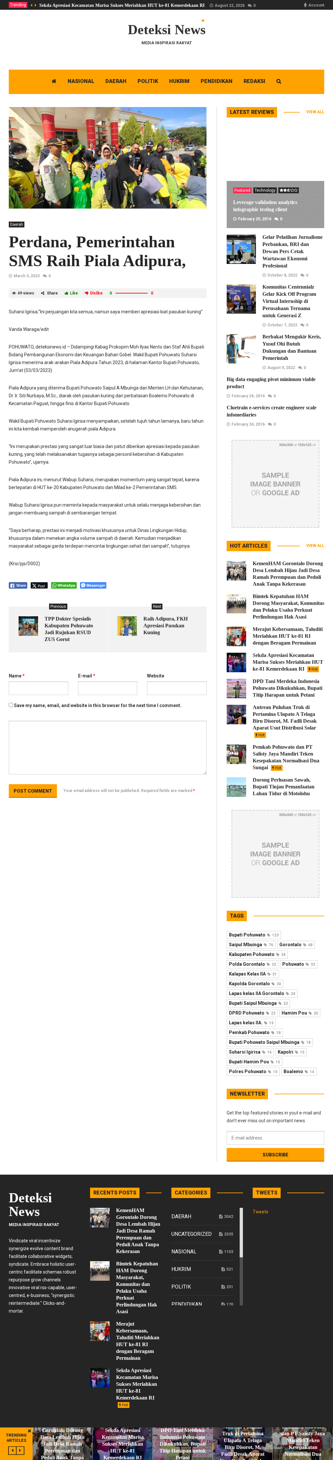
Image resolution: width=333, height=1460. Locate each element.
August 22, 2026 (230, 5)
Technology (265, 190)
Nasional (183, 1252)
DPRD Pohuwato (252, 1013)
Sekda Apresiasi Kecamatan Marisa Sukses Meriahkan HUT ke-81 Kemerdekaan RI (122, 5)
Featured (242, 190)
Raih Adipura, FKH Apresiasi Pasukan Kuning (165, 625)
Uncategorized (191, 1234)
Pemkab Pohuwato (255, 1032)
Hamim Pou (300, 1013)
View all (315, 112)
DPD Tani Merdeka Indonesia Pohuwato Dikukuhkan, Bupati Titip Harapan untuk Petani (287, 688)
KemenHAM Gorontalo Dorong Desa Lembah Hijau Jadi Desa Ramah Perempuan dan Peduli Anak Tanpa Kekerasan (138, 1231)
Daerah (16, 224)
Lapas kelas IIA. (251, 1022)
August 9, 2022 (281, 367)
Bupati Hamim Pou (254, 1061)
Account (316, 5)
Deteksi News (167, 29)
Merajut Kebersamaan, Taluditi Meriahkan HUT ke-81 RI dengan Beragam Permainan (288, 636)
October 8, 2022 (282, 275)
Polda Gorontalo (252, 964)
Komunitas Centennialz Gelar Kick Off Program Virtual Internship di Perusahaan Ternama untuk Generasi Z (289, 301)
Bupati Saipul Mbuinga (258, 1003)
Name (17, 675)
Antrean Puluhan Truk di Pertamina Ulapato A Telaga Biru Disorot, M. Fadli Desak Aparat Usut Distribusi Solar (285, 720)
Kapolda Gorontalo (255, 983)
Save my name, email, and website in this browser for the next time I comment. (97, 705)
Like (74, 293)
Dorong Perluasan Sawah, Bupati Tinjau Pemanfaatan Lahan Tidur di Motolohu (283, 786)
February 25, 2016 (254, 219)
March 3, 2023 (27, 276)
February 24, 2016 (248, 396)
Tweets (260, 1211)
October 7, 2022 (282, 325)
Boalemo (299, 1071)
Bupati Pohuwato (254, 934)
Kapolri (291, 1052)
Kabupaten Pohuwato (257, 954)
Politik (181, 1287)
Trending (18, 5)
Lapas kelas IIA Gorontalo (262, 993)
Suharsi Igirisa (250, 1052)
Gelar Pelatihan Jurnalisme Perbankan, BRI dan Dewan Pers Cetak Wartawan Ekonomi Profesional (292, 251)
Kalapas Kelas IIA (253, 973)
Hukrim (181, 1269)
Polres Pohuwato (253, 1071)
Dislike (96, 293)
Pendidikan (186, 1304)
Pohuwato (298, 964)
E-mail (86, 675)
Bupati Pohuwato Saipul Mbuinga (270, 1042)
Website (155, 675)
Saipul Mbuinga (251, 944)
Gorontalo (296, 944)
